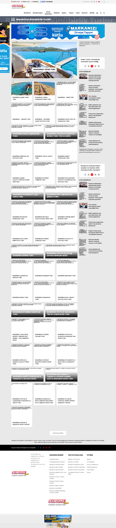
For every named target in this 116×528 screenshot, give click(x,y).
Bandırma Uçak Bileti (55, 488)
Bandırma (27, 13)
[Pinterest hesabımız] (101, 2)
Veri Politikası (90, 462)
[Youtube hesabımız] (99, 2)
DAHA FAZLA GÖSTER (58, 433)
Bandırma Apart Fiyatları (57, 485)
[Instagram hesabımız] (96, 2)
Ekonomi (84, 13)
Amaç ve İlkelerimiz (92, 464)
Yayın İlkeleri (90, 470)
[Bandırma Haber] (18, 8)
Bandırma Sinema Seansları (76, 470)
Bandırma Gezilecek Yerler (76, 464)
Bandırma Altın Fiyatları (56, 467)
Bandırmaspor (38, 13)
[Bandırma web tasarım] (58, 39)
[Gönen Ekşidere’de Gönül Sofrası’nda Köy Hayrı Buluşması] (83, 146)
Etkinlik (92, 13)
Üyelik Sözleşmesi (92, 467)
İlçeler (64, 13)
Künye (89, 472)
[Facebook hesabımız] (91, 2)
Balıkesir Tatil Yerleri (74, 459)
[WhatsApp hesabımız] (104, 2)
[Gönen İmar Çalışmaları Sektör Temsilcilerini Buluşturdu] (83, 117)
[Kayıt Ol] (97, 13)
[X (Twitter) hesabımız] (94, 2)
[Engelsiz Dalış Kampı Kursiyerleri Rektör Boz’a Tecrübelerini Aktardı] (83, 124)
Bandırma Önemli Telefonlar (76, 467)
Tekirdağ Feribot (54, 459)
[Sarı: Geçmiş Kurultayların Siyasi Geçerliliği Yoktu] (83, 99)
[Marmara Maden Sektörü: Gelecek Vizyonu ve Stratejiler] (83, 137)
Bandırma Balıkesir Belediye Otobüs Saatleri (57, 491)
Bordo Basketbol (48, 13)
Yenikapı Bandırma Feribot (57, 462)
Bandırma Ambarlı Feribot (57, 464)
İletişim (89, 459)
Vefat (78, 13)
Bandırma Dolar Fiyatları (56, 470)
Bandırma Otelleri (73, 462)
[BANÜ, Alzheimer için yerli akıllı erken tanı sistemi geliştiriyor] (83, 110)
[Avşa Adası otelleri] (58, 519)
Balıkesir (57, 13)
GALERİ (16, 1)
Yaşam (71, 13)
